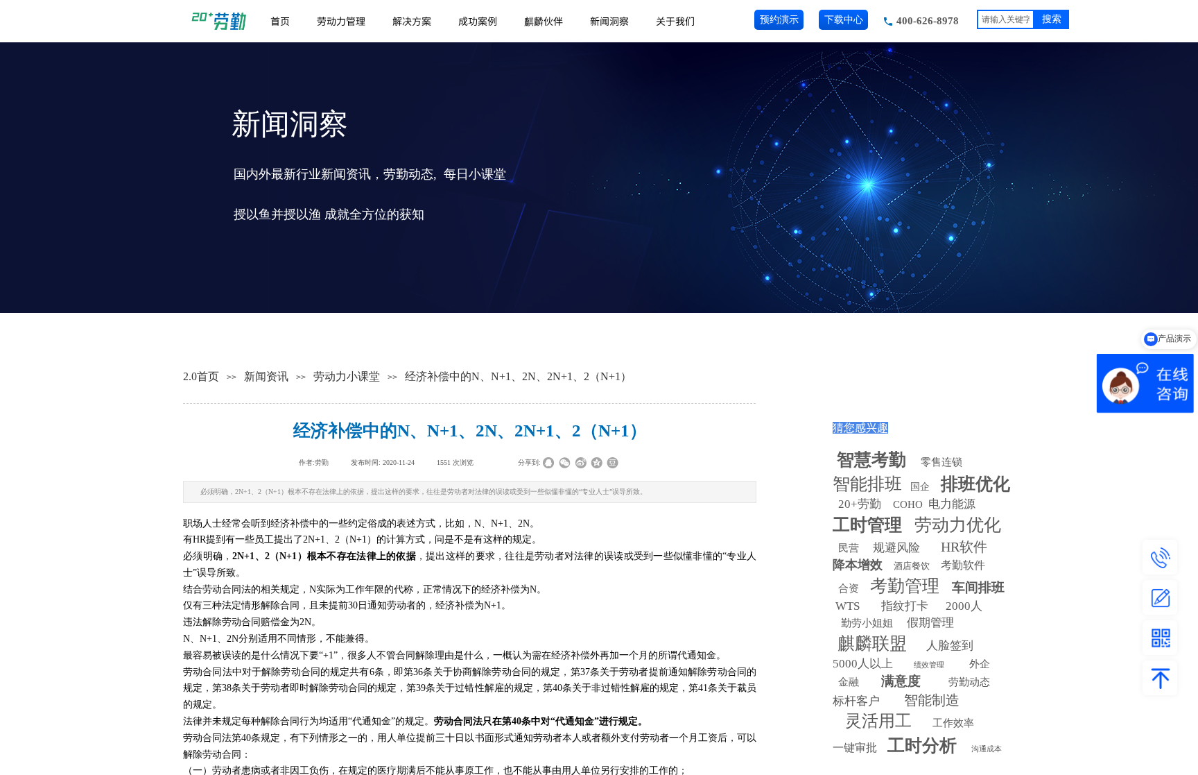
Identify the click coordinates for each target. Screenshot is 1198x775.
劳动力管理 (341, 21)
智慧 (871, 459)
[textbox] (1005, 19)
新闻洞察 (609, 21)
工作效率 (953, 723)
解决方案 (411, 21)
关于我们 (675, 21)
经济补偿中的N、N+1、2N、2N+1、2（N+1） (518, 376)
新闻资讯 (266, 376)
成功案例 (477, 21)
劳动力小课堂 (346, 376)
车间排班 (978, 587)
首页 (280, 21)
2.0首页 (201, 376)
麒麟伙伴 (543, 21)
